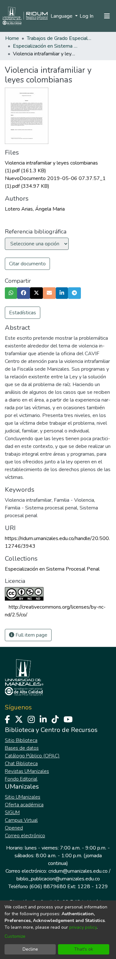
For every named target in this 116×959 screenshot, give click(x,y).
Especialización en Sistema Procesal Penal (45, 46)
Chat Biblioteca (21, 763)
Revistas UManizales (27, 771)
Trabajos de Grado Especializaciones (59, 38)
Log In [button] (87, 16)
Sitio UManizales (22, 797)
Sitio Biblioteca (21, 740)
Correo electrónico (25, 835)
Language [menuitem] (62, 16)
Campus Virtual (21, 820)
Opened (14, 828)
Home (12, 38)
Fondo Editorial (21, 779)
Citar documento (27, 263)
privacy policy (83, 927)
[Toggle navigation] (107, 16)
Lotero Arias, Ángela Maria (35, 209)
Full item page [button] (30, 635)
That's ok (83, 949)
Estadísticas (22, 312)
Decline (30, 949)
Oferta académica (24, 805)
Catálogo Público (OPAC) (32, 756)
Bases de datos (22, 748)
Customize (15, 936)
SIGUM (12, 812)
